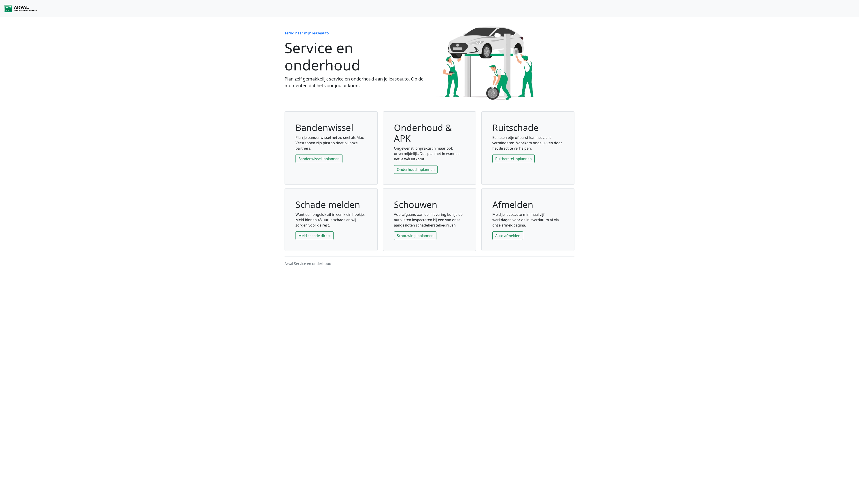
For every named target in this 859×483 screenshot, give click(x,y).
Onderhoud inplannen (416, 169)
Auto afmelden (507, 235)
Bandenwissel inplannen (319, 158)
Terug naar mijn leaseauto (307, 33)
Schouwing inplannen (415, 235)
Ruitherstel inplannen (513, 158)
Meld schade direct (314, 235)
